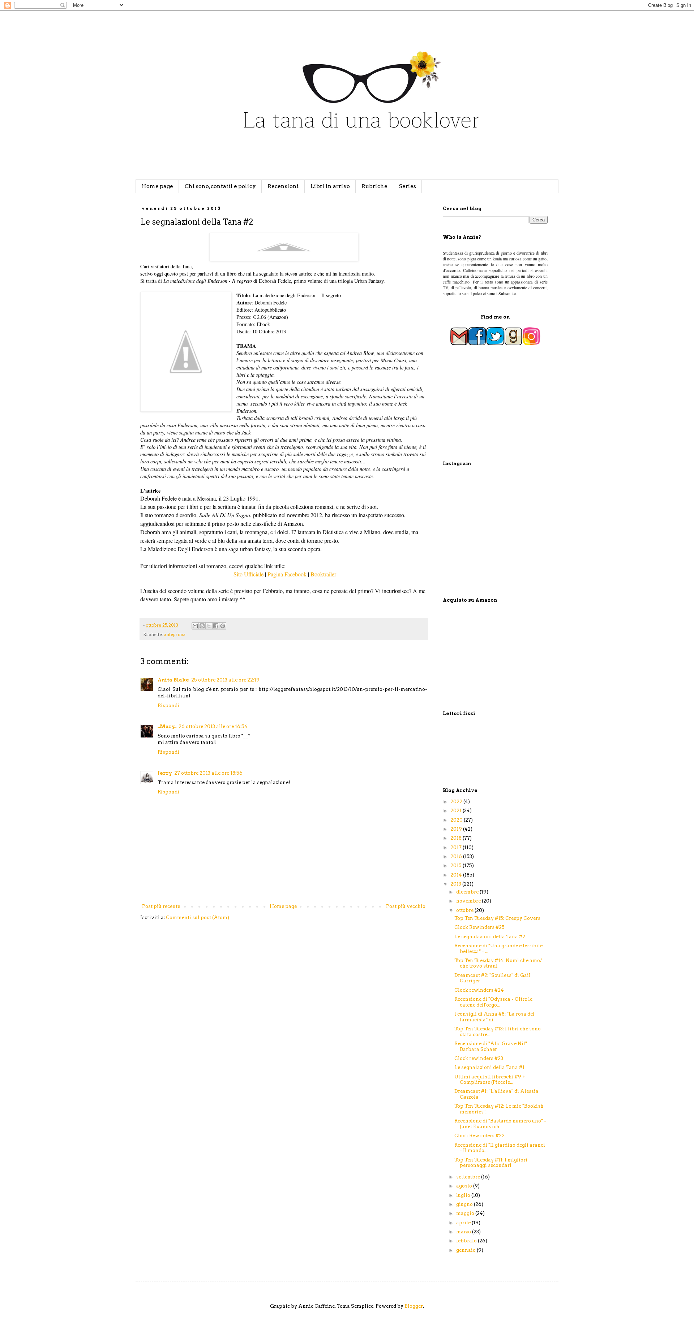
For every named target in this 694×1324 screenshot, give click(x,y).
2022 (456, 801)
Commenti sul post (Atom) (197, 917)
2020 (457, 820)
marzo (464, 1231)
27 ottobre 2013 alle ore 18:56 (208, 773)
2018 (456, 838)
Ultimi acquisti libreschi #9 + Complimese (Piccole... (490, 1079)
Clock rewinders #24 (479, 990)
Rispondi (168, 705)
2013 (456, 884)
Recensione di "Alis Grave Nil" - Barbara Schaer (492, 1046)
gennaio (466, 1250)
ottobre (465, 910)
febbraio (467, 1240)
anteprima (174, 634)
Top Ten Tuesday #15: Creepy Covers (497, 918)
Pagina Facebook (287, 574)
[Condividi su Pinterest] (222, 625)
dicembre (468, 892)
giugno (465, 1204)
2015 (456, 865)
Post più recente (161, 906)
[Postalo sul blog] (202, 625)
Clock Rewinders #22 (479, 1135)
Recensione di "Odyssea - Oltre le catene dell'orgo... (493, 1002)
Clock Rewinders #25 (479, 927)
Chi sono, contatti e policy (220, 186)
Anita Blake (173, 680)
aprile (464, 1222)
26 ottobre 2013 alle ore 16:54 (213, 726)
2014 (456, 875)
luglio (463, 1195)
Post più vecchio (405, 906)
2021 (456, 810)
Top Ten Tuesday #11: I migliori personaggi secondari (490, 1162)
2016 (456, 856)
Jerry (165, 773)
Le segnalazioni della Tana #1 (489, 1067)
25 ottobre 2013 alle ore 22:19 (225, 680)
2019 (456, 829)
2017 (456, 847)
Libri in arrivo (330, 186)
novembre (469, 901)
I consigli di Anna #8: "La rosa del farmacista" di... (494, 1016)
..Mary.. (167, 726)
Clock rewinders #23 (478, 1058)
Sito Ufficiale (248, 574)
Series (407, 186)
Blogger (413, 1306)
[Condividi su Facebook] (215, 625)
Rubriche (374, 186)
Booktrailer (323, 574)
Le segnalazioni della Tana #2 (489, 936)
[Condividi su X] (209, 625)
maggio (465, 1213)
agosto (464, 1186)
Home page (157, 186)
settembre (468, 1177)
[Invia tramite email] (195, 625)
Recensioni (283, 186)
